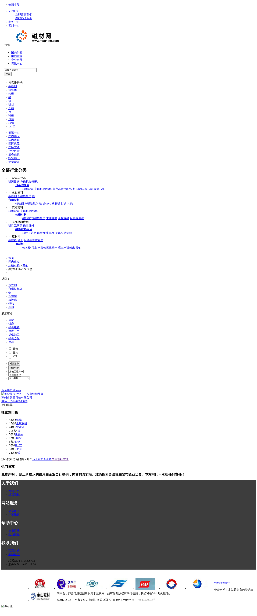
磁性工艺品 (15, 225)
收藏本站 (14, 4)
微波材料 (70, 188)
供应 (11, 323)
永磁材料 (14, 265)
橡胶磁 (56, 203)
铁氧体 (12, 89)
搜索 (8, 74)
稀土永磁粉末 (66, 247)
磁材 (11, 104)
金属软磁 (63, 218)
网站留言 (14, 554)
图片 (15, 352)
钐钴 (63, 203)
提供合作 (14, 338)
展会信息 (14, 154)
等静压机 (99, 188)
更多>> (226, 583)
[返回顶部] (1, 612)
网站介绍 (14, 490)
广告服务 (14, 514)
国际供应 (14, 143)
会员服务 (14, 510)
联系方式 (14, 550)
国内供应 (16, 52)
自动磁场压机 (84, 188)
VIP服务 (13, 10)
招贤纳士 (14, 158)
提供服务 (14, 327)
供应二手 (14, 331)
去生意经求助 (60, 459)
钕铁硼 (12, 86)
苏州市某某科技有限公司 (16, 397)
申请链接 (218, 583)
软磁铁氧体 (38, 218)
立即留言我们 (23, 14)
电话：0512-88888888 (14, 401)
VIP (14, 356)
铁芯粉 (12, 240)
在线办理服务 (23, 18)
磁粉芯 (26, 218)
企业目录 (16, 59)
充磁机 (24, 181)
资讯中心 (16, 63)
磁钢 (11, 122)
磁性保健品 (56, 232)
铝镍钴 (47, 203)
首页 (11, 258)
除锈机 (33, 181)
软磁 (11, 93)
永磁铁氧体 (24, 196)
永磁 (11, 108)
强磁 (11, 115)
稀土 (20, 240)
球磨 (11, 119)
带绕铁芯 (51, 218)
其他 (70, 203)
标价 (15, 348)
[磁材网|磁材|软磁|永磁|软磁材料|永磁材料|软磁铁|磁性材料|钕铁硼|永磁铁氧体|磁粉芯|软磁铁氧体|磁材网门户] (36, 41)
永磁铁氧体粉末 (33, 240)
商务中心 (14, 21)
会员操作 (14, 534)
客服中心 (14, 25)
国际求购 (14, 147)
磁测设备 (14, 181)
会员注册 (14, 530)
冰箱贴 (68, 232)
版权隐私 (14, 494)
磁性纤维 (28, 225)
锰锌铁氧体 (77, 218)
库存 (11, 342)
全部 (11, 320)
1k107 (11, 126)
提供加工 (14, 334)
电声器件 (58, 188)
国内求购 (16, 56)
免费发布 (14, 161)
